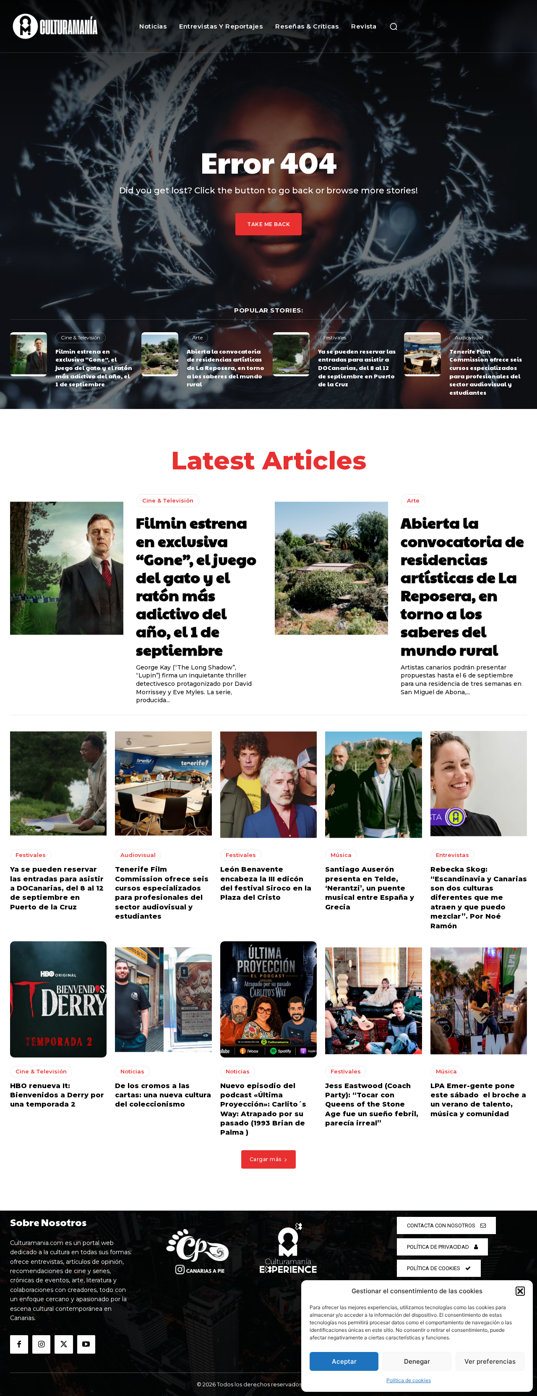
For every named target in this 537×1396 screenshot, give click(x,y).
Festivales (334, 337)
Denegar (417, 1361)
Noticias (132, 1071)
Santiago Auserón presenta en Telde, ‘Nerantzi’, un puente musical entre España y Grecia (369, 888)
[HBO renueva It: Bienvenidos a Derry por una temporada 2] (58, 999)
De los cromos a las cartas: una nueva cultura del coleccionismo (163, 1095)
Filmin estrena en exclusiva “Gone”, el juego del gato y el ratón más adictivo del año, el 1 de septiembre (93, 367)
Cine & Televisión (80, 337)
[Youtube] (86, 1344)
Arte (197, 337)
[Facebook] (19, 1344)
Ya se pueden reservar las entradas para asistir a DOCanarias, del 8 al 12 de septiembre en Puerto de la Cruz (357, 367)
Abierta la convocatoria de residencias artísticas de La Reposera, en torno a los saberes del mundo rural (225, 367)
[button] (520, 1291)
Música (341, 855)
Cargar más (266, 1159)
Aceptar (344, 1361)
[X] (64, 1344)
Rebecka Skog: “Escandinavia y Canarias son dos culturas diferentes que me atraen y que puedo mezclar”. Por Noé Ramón (478, 897)
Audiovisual (469, 337)
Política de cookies (408, 1380)
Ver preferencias (490, 1361)
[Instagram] (41, 1344)
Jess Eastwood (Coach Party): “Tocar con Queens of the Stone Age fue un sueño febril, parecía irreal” (371, 1105)
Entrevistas (452, 855)
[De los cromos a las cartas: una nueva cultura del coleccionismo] (163, 999)
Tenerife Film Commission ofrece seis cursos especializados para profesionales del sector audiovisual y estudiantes (485, 371)
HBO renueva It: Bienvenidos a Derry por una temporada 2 (57, 1095)
